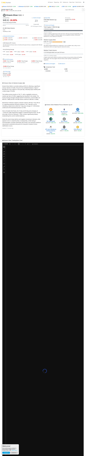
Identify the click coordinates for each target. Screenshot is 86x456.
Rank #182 (47, 18)
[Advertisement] (64, 91)
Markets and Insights (50, 63)
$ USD (65, 69)
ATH (61, 2)
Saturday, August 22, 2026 (7, 9)
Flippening (56, 2)
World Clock (78, 2)
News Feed (71, 2)
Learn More (14, 450)
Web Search (62, 63)
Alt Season (50, 2)
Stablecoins (65, 2)
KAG (46, 69)
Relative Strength (37, 17)
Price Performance (8, 59)
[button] (84, 2)
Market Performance (9, 36)
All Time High (7, 71)
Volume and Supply (49, 25)
